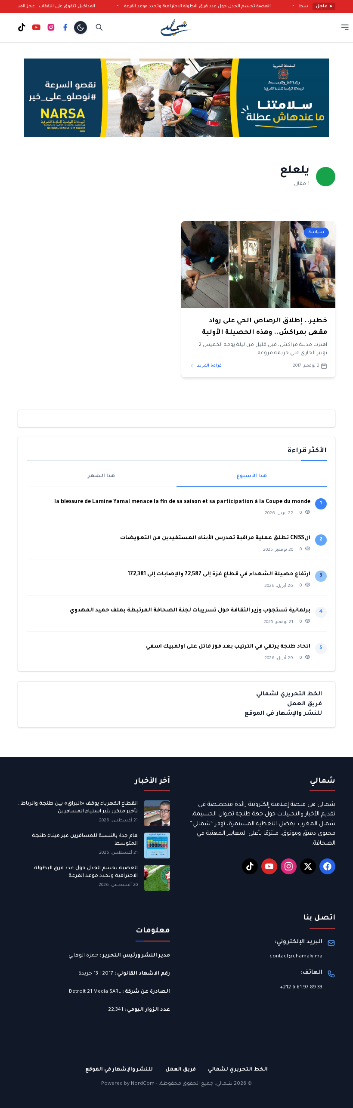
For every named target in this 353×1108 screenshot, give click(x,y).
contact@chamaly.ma (295, 957)
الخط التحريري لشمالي (289, 694)
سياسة (316, 232)
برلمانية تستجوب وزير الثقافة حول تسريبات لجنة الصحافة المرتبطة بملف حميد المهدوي (190, 611)
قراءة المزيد (209, 366)
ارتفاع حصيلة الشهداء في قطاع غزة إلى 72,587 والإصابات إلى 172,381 (219, 574)
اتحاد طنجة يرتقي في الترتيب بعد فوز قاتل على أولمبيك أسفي (228, 647)
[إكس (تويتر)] (308, 866)
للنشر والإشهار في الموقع (283, 713)
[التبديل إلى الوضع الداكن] (80, 27)
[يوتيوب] (36, 27)
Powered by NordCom (128, 1084)
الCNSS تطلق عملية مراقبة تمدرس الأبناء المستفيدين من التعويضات (215, 538)
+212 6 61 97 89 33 (301, 988)
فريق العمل (304, 704)
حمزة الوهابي (83, 956)
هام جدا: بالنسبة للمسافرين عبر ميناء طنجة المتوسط (85, 840)
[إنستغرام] (51, 27)
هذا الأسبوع (251, 476)
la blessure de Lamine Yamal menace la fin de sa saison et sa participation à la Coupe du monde (182, 502)
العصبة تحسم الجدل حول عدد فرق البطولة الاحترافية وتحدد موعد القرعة (212, 6)
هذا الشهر (101, 476)
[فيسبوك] (65, 27)
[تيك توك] (22, 27)
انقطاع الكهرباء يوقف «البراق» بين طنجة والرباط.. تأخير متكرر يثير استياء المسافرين (78, 808)
